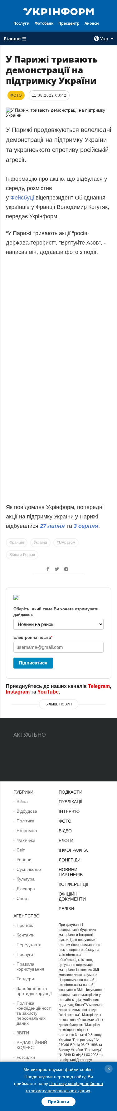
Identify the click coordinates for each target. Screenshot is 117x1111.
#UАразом (66, 542)
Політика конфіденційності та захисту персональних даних (34, 1013)
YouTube (48, 691)
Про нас (25, 925)
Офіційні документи (72, 896)
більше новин (59, 704)
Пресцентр (69, 23)
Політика (25, 820)
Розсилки (26, 1057)
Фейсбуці (23, 197)
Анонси (92, 23)
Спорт (23, 898)
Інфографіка (73, 850)
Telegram (99, 686)
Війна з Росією (22, 555)
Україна (40, 542)
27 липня (52, 526)
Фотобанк (44, 23)
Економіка (27, 830)
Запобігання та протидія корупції (34, 991)
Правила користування (30, 967)
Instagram (18, 691)
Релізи (66, 908)
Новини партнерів (71, 872)
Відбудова (27, 811)
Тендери (25, 978)
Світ (21, 849)
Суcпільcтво (29, 869)
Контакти (26, 934)
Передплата (29, 944)
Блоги (66, 840)
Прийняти (58, 1101)
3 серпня (86, 526)
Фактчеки (26, 840)
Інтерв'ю (69, 811)
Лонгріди (69, 859)
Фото (65, 821)
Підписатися (33, 662)
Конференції (73, 884)
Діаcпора (26, 888)
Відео (65, 830)
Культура (26, 878)
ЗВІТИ (23, 1032)
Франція (16, 542)
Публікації (70, 801)
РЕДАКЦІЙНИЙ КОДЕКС (32, 1045)
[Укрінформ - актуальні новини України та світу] (58, 11)
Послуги (21, 23)
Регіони (24, 859)
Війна (22, 801)
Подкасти (70, 792)
